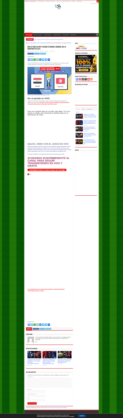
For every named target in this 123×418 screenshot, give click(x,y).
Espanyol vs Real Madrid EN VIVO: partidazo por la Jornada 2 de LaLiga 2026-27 (89, 135)
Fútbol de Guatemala (37, 34)
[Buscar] (98, 1)
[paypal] (98, 3)
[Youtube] (95, 3)
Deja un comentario (45, 51)
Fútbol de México (47, 34)
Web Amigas (79, 1)
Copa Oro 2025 (66, 34)
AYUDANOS (73, 1)
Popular (83, 109)
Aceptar (82, 415)
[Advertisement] (61, 21)
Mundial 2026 (73, 34)
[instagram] (96, 3)
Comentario (30, 376)
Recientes (78, 109)
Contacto (58, 1)
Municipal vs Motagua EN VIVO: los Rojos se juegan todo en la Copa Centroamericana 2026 (49, 361)
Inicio (28, 42)
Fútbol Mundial (41, 1)
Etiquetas (78, 112)
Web (28, 398)
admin (30, 51)
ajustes (72, 416)
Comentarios (89, 109)
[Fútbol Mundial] (58, 7)
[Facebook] (92, 3)
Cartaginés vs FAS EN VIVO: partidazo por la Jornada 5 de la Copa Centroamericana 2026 (89, 116)
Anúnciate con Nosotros (50, 1)
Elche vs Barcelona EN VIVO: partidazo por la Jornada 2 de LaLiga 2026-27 (48, 39)
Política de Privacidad (66, 1)
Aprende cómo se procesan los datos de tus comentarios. (55, 407)
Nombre (29, 389)
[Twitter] (93, 3)
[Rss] (91, 3)
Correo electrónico (31, 393)
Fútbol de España (56, 34)
